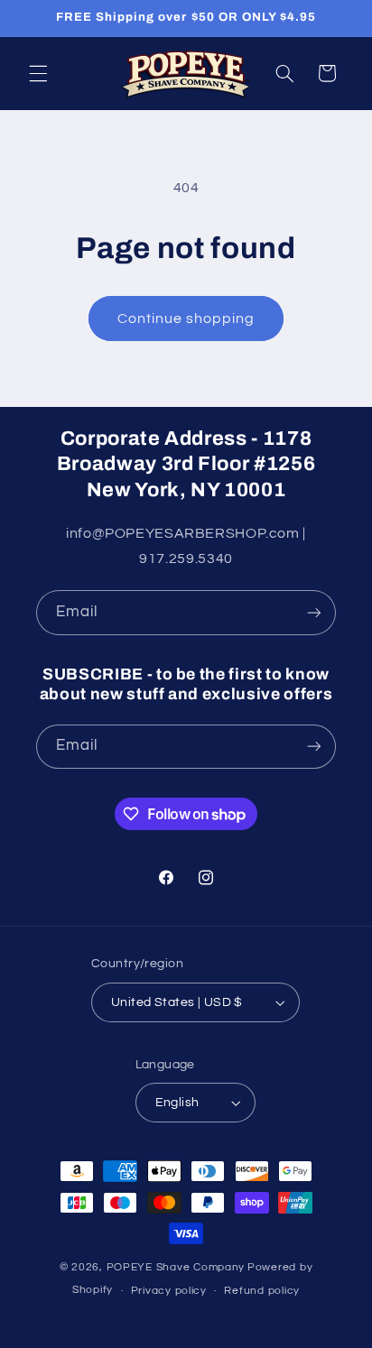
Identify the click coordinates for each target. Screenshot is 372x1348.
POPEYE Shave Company (176, 1267)
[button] (38, 73)
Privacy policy (169, 1291)
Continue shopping (186, 318)
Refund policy (262, 1291)
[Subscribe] (314, 612)
